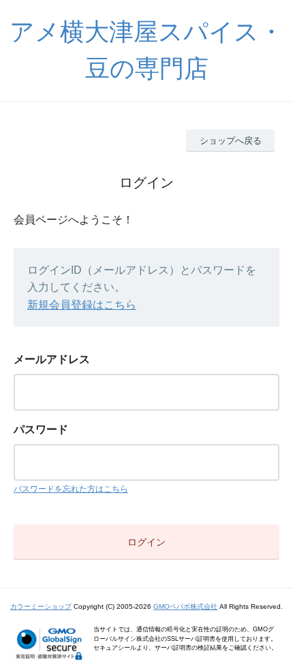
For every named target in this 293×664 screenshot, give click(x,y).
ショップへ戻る (231, 141)
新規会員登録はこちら (81, 305)
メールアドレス (52, 359)
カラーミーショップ (41, 606)
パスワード (41, 429)
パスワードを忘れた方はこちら (71, 489)
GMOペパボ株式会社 (185, 606)
